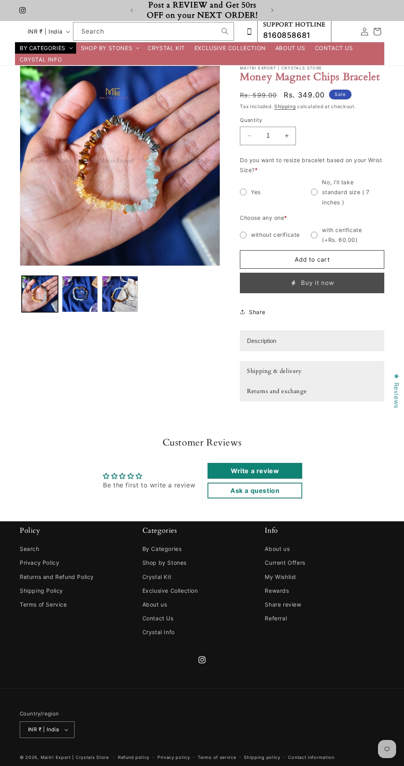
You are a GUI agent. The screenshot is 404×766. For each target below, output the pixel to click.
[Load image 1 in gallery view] (40, 294)
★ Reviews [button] (396, 390)
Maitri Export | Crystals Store (75, 757)
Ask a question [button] (254, 490)
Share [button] (257, 312)
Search (29, 548)
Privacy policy (173, 757)
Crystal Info (158, 632)
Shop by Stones (164, 562)
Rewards (277, 590)
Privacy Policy (39, 562)
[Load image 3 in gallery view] (120, 294)
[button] (45, 48)
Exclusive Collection (170, 590)
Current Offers (285, 562)
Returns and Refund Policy (57, 576)
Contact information (311, 757)
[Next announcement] (272, 10)
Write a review (255, 471)
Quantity (251, 120)
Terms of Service (43, 604)
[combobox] (153, 31)
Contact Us (158, 618)
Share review (283, 604)
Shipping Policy (41, 590)
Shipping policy (262, 757)
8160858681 (286, 35)
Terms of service (217, 757)
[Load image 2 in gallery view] (80, 294)
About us (154, 604)
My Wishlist (280, 576)
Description (261, 340)
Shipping (285, 106)
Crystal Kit (157, 576)
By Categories (162, 548)
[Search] (225, 31)
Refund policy (134, 757)
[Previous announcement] (131, 10)
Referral (276, 618)
